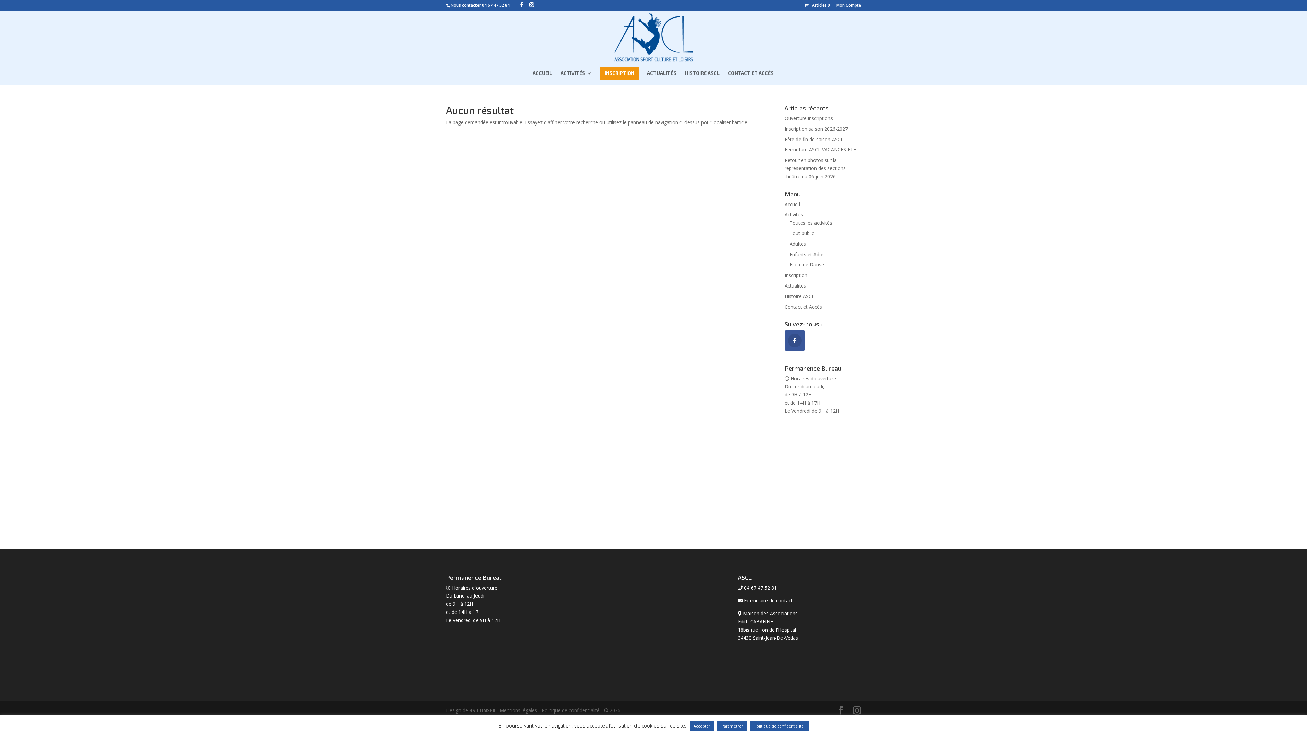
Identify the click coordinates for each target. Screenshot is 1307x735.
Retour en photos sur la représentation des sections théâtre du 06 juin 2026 (815, 168)
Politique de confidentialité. (779, 726)
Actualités (661, 73)
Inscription (619, 73)
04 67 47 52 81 (496, 5)
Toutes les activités (811, 222)
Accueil (542, 73)
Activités (573, 73)
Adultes (798, 244)
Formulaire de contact (768, 600)
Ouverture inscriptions (809, 118)
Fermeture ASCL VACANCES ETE (820, 149)
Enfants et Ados (807, 254)
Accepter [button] (702, 726)
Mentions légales (518, 710)
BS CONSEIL (483, 710)
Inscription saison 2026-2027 (816, 129)
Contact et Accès (751, 73)
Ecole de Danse (807, 264)
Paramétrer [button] (732, 726)
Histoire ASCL (702, 73)
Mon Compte (848, 5)
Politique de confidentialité (571, 710)
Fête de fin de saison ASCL (814, 139)
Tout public (802, 233)
